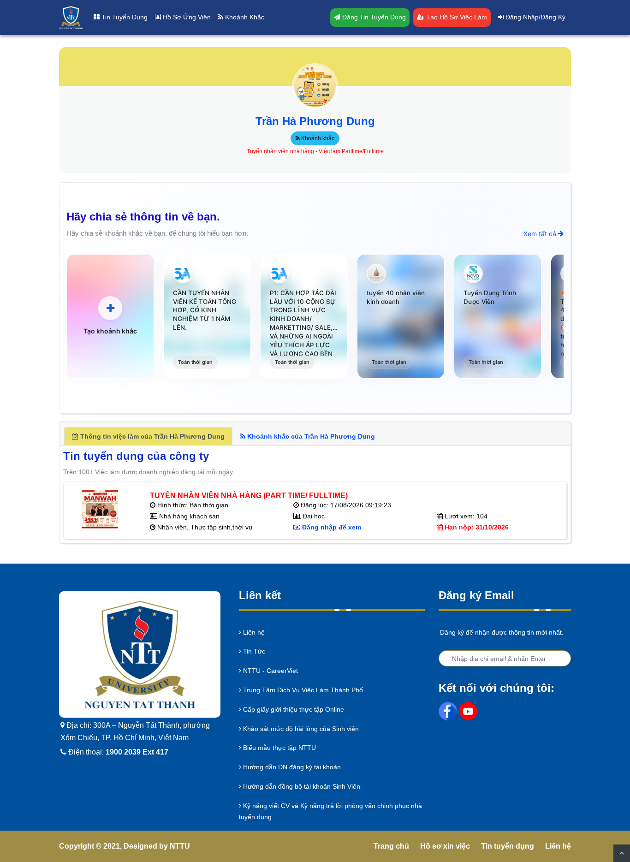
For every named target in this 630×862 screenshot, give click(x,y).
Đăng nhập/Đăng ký (534, 17)
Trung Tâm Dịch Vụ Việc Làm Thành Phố (302, 690)
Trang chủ (391, 846)
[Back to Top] (621, 853)
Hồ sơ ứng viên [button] (186, 17)
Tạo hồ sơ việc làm (455, 17)
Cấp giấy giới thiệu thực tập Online (292, 709)
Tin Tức (253, 651)
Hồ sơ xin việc (445, 846)
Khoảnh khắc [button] (243, 17)
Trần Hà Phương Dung (315, 121)
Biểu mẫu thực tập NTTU (278, 747)
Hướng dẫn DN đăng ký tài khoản (291, 767)
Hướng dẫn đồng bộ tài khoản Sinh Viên (300, 786)
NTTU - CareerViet (269, 670)
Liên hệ (253, 632)
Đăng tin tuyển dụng (373, 17)
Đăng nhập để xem (331, 527)
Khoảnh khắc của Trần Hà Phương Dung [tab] (310, 436)
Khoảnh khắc (317, 138)
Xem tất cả (540, 234)
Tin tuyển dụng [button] (124, 17)
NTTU (180, 846)
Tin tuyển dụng (507, 846)
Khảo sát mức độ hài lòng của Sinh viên (300, 728)
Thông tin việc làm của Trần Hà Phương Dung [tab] (151, 436)
